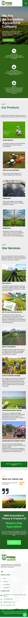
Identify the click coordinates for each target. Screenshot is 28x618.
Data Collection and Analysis (12, 312)
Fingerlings (7, 198)
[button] (26, 3)
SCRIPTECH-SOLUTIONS (17, 613)
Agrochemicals (8, 140)
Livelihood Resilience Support (12, 410)
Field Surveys (6, 283)
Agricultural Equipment (11, 170)
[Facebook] (2, 571)
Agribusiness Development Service (13, 441)
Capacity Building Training (11, 376)
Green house (7, 228)
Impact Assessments (9, 347)
